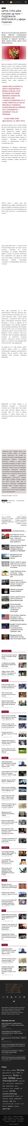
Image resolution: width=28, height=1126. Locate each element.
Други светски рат (6, 1073)
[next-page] (5, 643)
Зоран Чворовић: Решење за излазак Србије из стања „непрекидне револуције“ (16, 607)
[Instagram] (7, 997)
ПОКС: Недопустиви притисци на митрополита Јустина (9, 694)
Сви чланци (20, 1121)
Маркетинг (13, 1121)
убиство (4, 1106)
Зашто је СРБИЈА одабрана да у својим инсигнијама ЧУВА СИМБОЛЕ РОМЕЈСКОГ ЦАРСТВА (8, 520)
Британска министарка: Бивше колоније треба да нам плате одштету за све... (9, 822)
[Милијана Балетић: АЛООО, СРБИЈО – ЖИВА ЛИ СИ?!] (22, 782)
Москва (13, 1072)
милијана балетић (8, 1096)
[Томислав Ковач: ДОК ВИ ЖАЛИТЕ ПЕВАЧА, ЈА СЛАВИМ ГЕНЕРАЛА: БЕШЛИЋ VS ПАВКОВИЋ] (5, 547)
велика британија (20, 500)
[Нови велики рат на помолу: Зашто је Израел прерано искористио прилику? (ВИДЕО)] (5, 582)
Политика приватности (8, 1118)
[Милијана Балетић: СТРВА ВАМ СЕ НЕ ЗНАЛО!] (5, 556)
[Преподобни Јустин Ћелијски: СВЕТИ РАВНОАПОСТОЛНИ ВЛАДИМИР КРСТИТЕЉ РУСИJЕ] (22, 870)
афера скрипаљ (11, 500)
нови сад (5, 1098)
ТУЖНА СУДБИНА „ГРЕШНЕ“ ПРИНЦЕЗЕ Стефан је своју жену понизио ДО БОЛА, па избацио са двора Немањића (20, 521)
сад (10, 1101)
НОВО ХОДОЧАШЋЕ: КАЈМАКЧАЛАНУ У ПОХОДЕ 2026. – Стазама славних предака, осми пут (13, 1025)
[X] (6, 28)
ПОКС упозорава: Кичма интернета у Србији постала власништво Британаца (9, 686)
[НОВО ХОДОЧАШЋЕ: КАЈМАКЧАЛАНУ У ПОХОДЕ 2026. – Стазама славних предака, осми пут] (22, 763)
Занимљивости (20, 1119)
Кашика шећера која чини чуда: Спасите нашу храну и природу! (9, 750)
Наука (14, 1119)
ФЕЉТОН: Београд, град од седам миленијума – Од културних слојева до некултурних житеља (14, 1058)
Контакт (10, 1116)
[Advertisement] (14, 230)
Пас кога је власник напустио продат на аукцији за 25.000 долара (9, 656)
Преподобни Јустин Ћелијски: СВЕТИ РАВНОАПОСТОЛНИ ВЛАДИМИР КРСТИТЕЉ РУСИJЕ (8, 871)
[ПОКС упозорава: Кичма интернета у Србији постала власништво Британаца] (22, 686)
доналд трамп (10, 1086)
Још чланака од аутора (18, 530)
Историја (21, 1118)
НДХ (22, 1072)
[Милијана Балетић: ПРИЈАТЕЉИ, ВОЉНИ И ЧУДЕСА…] (22, 814)
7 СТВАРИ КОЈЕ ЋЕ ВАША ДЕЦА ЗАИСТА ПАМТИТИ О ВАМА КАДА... (9, 665)
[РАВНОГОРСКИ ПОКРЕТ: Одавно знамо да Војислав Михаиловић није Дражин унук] (22, 703)
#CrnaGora (15, 100)
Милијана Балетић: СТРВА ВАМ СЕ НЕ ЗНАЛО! (16, 556)
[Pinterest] (10, 28)
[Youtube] (14, 1001)
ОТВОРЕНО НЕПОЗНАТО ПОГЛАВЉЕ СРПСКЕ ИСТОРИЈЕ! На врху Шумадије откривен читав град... (9, 970)
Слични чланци (6, 530)
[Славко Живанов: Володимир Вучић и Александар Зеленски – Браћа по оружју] (22, 773)
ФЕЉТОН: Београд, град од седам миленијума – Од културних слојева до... (9, 805)
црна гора (9, 502)
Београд (20, 1070)
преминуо (5, 1101)
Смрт (21, 1075)
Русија (3, 502)
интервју (16, 1088)
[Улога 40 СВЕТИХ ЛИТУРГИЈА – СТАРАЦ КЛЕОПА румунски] (22, 861)
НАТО (18, 1073)
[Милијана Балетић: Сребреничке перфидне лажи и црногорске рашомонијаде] (22, 886)
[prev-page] (3, 643)
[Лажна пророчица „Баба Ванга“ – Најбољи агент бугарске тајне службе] (22, 797)
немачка (17, 1096)
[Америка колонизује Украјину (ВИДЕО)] (5, 591)
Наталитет (7, 1121)
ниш (22, 1096)
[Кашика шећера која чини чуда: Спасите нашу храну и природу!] (22, 750)
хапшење (16, 1106)
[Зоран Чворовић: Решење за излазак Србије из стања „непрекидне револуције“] (5, 606)
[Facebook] (3, 28)
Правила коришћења (18, 1116)
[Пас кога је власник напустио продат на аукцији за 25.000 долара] (22, 657)
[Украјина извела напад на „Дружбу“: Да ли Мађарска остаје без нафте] (22, 742)
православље (17, 1098)
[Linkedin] (11, 997)
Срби (4, 1078)
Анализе (10, 5)
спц (14, 1101)
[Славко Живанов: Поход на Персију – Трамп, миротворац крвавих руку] (5, 573)
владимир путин (19, 1083)
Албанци (13, 1070)
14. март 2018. (19, 121)
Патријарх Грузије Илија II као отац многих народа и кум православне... (9, 840)
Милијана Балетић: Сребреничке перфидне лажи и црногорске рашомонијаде (9, 886)
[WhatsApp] (13, 28)
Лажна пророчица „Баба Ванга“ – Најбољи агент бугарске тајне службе (8, 797)
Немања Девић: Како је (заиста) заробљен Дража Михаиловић (17, 598)
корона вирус (5, 1091)
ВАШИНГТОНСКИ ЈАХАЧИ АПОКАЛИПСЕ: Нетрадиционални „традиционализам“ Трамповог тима (18, 627)
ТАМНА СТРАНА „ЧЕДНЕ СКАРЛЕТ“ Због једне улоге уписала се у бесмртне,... (9, 673)
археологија (21, 1081)
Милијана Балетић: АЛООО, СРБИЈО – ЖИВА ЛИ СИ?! (14, 1038)
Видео (16, 1118)
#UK (13, 98)
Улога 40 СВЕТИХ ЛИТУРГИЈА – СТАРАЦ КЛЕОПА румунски (8, 861)
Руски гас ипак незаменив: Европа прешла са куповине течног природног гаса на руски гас (13, 1045)
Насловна (4, 5)
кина (21, 1088)
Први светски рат (7, 1075)
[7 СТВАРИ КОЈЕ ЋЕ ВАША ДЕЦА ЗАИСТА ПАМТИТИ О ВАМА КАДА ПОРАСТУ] (22, 665)
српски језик (17, 1103)
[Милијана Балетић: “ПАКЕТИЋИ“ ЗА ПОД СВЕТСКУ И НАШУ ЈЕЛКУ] (5, 637)
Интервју (10, 1119)
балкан (3, 1083)
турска (22, 1103)
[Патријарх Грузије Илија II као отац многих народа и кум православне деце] (22, 840)
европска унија (5, 1088)
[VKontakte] (24, 997)
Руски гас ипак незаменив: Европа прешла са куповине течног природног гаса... (9, 717)
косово (12, 1091)
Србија (11, 1078)
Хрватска (19, 1078)
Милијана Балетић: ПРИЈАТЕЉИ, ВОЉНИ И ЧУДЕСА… (8, 814)
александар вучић (10, 1080)
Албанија (8, 1070)
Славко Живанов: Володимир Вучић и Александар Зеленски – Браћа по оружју (9, 773)
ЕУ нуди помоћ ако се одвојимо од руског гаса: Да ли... (9, 734)
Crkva (3, 1070)
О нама (5, 1116)
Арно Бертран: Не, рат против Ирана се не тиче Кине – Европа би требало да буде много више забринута (18, 538)
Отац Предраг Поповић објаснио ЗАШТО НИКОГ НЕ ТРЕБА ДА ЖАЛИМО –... (9, 853)
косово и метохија (9, 1093)
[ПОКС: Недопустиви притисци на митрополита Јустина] (22, 694)
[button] (2, 2)
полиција (11, 1098)
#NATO (5, 89)
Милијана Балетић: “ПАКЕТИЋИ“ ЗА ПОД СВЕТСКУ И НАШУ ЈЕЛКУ (18, 636)
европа (16, 1086)
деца (3, 1086)
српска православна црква (8, 1103)
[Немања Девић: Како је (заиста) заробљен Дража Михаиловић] (5, 598)
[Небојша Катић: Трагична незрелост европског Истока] (22, 894)
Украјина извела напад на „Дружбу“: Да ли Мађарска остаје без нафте (9, 742)
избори (11, 1088)
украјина (10, 1106)
